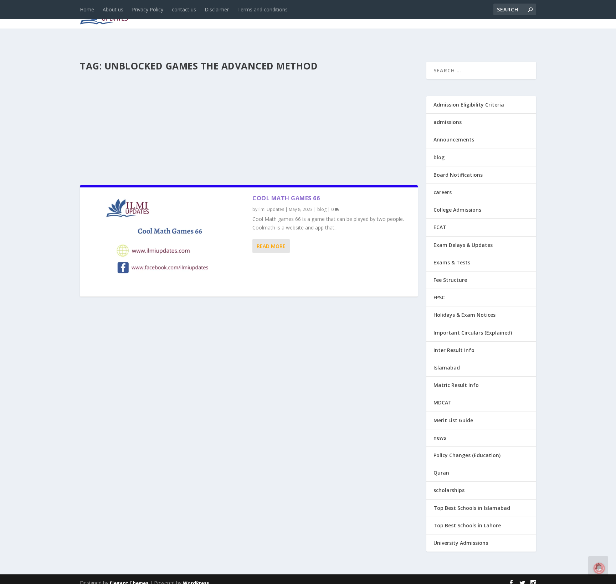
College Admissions (457, 209)
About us (113, 9)
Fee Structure (450, 280)
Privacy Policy (147, 9)
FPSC (439, 297)
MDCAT (442, 402)
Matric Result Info (456, 385)
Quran (441, 472)
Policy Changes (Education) (466, 455)
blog (231, 14)
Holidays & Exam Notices (464, 314)
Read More (271, 246)
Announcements (422, 14)
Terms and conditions (262, 9)
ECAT (439, 227)
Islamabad (446, 367)
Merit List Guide (453, 420)
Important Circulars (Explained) (472, 332)
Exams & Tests (358, 14)
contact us (184, 9)
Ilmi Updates (271, 209)
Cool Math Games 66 (286, 198)
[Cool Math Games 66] (166, 242)
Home (87, 9)
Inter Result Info (453, 350)
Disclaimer (217, 9)
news (205, 14)
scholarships (448, 490)
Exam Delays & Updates (463, 245)
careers (261, 14)
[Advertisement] (249, 126)
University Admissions (460, 542)
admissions (301, 14)
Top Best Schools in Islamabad (471, 508)
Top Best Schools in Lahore (467, 525)
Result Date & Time (495, 14)
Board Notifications (458, 174)
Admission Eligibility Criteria (468, 104)
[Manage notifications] (599, 568)
